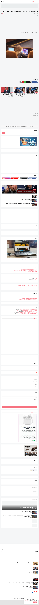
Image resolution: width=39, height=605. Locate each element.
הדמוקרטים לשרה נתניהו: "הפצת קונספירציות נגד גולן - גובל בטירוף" (27, 295)
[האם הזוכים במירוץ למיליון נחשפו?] (34, 521)
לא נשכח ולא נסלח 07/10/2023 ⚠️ (26, 199)
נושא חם (36, 280)
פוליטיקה (33, 9)
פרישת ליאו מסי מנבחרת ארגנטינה (27, 571)
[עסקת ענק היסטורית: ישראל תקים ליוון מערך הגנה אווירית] (35, 568)
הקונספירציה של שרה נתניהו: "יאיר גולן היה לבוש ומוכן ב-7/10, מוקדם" (27, 296)
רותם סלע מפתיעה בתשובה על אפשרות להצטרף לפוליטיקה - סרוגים (27, 288)
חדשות (36, 361)
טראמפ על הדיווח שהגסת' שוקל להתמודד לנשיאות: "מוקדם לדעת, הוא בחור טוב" (26, 297)
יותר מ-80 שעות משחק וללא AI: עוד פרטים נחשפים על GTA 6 (27, 310)
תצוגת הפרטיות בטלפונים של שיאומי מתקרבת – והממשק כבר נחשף (27, 312)
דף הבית (37, 9)
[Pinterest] (23, 82)
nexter (36, 384)
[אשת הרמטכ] (35, 563)
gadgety (36, 383)
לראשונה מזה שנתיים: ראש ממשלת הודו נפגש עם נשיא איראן (28, 268)
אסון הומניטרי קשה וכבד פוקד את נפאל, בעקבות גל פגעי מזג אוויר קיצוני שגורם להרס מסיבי (18, 203)
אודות (21, 596)
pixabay (36, 490)
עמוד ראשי (24, 596)
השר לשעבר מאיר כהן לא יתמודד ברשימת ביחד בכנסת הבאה (28, 267)
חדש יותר (36, 124)
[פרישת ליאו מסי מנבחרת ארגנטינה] (35, 572)
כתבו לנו (18, 596)
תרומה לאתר (14, 596)
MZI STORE (35, 387)
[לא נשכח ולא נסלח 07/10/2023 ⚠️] (34, 200)
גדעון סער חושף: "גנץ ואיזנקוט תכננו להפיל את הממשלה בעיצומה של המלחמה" (7, 94)
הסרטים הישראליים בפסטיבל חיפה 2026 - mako (30, 286)
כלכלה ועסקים (19, 553)
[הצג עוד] (19, 82)
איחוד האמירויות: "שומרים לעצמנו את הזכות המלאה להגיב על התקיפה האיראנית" (25, 270)
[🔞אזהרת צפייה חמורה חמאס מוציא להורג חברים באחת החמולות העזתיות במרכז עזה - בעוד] (34, 516)
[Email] (21, 82)
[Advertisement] (19, 22)
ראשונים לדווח (35, 279)
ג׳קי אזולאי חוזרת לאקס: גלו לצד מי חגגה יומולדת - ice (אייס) (28, 287)
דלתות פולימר (35, 381)
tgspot (36, 386)
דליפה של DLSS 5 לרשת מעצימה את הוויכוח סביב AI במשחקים (28, 309)
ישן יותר (2, 124)
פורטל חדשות (35, 491)
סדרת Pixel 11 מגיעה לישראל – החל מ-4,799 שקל (30, 311)
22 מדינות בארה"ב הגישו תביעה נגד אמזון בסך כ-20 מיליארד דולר (28, 299)
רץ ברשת (19, 554)
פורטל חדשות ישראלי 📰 (17, 598)
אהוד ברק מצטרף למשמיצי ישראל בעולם (26, 524)
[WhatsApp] (25, 82)
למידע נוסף (26, 600)
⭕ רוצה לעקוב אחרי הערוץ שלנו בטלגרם (31, 372)
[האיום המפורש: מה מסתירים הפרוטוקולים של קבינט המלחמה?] (35, 579)
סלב (36, 358)
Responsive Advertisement (19, 6)
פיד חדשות (35, 150)
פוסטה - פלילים (35, 368)
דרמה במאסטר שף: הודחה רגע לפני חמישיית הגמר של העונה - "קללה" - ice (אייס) (26, 289)
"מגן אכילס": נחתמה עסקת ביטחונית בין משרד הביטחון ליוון (29, 271)
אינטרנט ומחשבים (19, 548)
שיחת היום (35, 281)
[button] (37, 1)
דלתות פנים (35, 379)
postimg (36, 494)
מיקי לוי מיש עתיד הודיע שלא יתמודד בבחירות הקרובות (29, 298)
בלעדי (36, 278)
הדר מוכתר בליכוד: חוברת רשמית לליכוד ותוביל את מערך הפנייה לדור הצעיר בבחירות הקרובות (20, 94)
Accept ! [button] (35, 602)
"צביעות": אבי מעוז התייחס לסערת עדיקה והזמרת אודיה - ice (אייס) (27, 285)
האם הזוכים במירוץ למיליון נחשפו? (27, 519)
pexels (36, 493)
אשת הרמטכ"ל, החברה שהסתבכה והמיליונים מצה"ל (25, 562)
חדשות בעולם (19, 551)
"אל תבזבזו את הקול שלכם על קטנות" (32, 93)
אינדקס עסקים (35, 360)
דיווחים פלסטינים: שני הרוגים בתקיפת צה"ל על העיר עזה (29, 269)
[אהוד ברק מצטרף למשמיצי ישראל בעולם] (34, 525)
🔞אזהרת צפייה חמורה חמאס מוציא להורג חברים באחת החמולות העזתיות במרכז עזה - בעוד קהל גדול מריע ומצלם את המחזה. (17, 516)
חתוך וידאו (35, 363)
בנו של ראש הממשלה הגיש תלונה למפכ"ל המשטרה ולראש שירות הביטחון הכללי (20, 195)
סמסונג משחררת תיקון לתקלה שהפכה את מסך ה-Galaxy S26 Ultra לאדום (27, 313)
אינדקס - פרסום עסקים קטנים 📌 (29, 259)
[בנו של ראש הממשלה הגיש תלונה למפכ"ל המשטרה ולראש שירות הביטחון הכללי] (34, 196)
